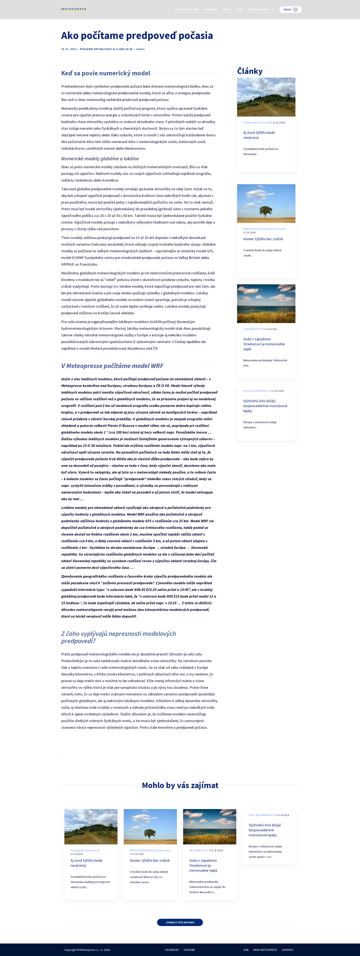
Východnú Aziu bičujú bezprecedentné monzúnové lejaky (265, 405)
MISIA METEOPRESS (265, 950)
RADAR (287, 9)
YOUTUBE (189, 950)
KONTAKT (288, 950)
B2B (246, 950)
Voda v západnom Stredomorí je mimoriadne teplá (264, 344)
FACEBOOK (172, 950)
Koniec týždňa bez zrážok (263, 238)
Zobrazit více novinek (180, 922)
